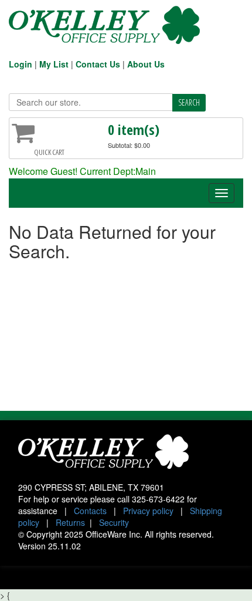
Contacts (90, 510)
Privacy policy (148, 510)
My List (54, 64)
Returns (70, 522)
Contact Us (98, 64)
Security (114, 522)
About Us (146, 64)
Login (20, 64)
